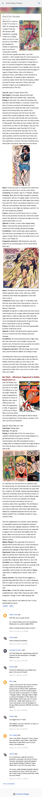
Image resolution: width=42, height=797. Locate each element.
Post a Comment (9, 784)
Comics (5, 606)
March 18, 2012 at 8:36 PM (18, 710)
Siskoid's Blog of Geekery (14, 3)
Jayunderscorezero (15, 650)
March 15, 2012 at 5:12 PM (18, 675)
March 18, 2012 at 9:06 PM (18, 729)
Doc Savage (13, 735)
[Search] (39, 3)
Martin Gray (13, 615)
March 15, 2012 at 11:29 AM (18, 631)
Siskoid (11, 637)
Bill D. (11, 681)
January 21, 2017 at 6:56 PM (18, 748)
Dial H (11, 606)
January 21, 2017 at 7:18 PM (18, 779)
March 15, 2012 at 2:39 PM (18, 644)
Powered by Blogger (22, 794)
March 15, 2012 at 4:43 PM (18, 661)
